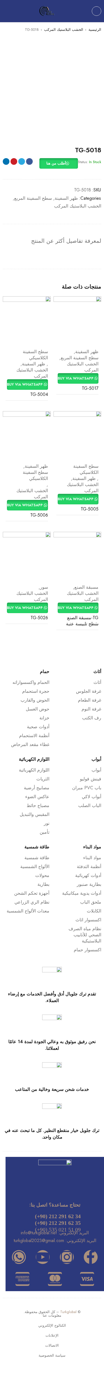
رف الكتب (91, 718)
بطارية (43, 884)
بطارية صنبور (89, 884)
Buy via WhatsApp (76, 378)
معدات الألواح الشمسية (28, 911)
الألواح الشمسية (34, 866)
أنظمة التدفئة (89, 866)
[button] (58, 163)
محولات (42, 875)
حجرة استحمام (35, 691)
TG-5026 (39, 618)
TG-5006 (39, 515)
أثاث (97, 682)
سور (44, 587)
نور (46, 823)
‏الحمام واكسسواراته (30, 682)
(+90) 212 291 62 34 (58, 1216)
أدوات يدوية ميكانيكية (81, 893)
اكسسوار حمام (87, 950)
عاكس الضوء (37, 796)
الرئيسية (94, 29)
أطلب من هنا (56, 163)
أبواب (96, 770)
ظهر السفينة (66, 198)
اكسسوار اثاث (88, 920)
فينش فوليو (90, 779)
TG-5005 (89, 509)
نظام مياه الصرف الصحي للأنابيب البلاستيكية (85, 935)
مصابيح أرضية (36, 788)
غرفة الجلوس (88, 691)
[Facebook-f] (91, 1257)
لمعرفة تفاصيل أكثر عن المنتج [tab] (66, 241)
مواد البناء (92, 857)
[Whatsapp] (19, 1257)
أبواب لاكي (91, 796)
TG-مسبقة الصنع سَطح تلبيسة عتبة (82, 621)
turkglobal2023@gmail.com (39, 1240)
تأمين (44, 832)
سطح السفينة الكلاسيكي (35, 355)
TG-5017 (90, 388)
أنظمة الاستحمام (34, 735)
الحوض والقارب (35, 700)
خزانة (44, 718)
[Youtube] (43, 1257)
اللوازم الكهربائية (34, 770)
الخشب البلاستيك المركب (63, 29)
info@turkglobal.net (39, 1233)
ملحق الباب (90, 902)
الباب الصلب (89, 805)
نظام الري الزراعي (31, 902)
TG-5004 (39, 394)
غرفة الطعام (89, 700)
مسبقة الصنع (86, 587)
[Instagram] (67, 1257)
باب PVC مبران (86, 788)
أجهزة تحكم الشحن (31, 893)
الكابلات (94, 911)
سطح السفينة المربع (33, 198)
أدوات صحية (38, 727)
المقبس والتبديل (34, 814)
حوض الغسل (37, 709)
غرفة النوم (91, 709)
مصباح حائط (38, 805)
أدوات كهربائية (88, 875)
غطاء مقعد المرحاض (30, 744)
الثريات (42, 779)
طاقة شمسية (36, 857)
